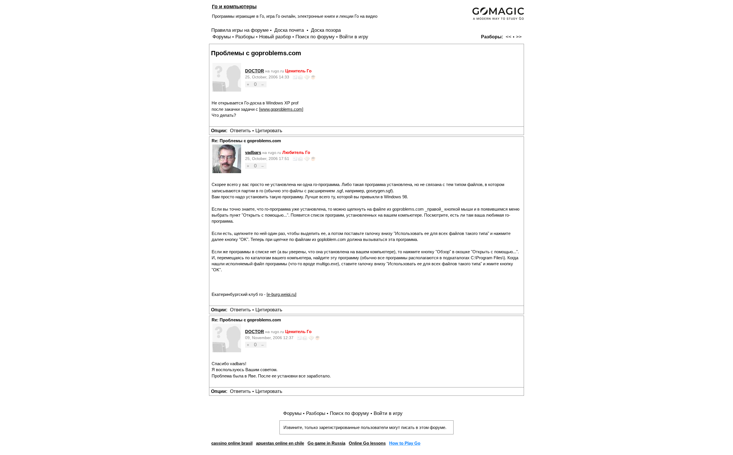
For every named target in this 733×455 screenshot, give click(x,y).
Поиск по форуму (315, 36)
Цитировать (268, 130)
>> (519, 36)
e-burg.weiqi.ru (281, 294)
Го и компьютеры (234, 6)
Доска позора (326, 30)
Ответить (240, 130)
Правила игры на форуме (240, 30)
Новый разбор (275, 36)
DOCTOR (254, 70)
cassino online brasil (232, 443)
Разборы (245, 36)
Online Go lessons (367, 443)
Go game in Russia (326, 443)
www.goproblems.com (281, 109)
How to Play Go (404, 443)
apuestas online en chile (280, 443)
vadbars (253, 152)
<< (508, 36)
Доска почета (289, 30)
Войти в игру (353, 36)
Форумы (221, 36)
